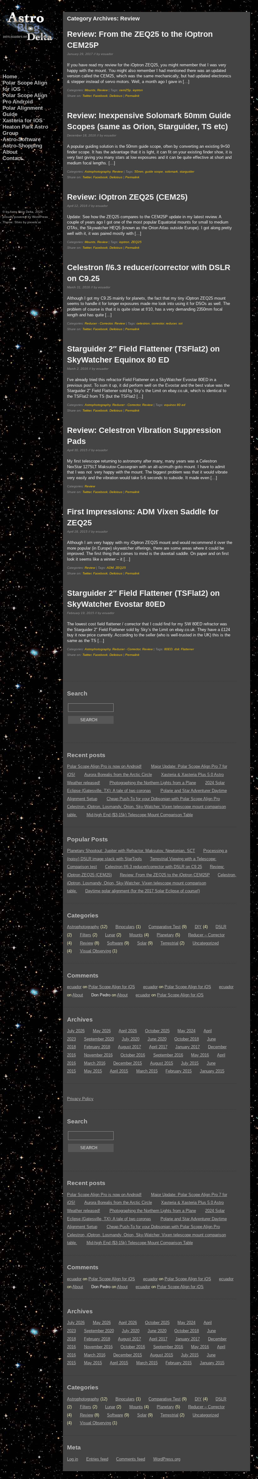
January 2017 (187, 1046)
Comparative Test (165, 926)
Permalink (132, 95)
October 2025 (157, 1030)
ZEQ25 (136, 242)
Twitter (86, 95)
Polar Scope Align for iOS (25, 86)
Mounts (90, 90)
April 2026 (128, 1030)
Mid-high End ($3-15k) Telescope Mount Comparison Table (140, 814)
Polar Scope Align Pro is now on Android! (104, 766)
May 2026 (102, 1030)
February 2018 (97, 1046)
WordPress (40, 217)
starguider (187, 171)
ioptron (138, 90)
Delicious (115, 95)
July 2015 (190, 1063)
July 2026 (76, 1030)
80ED (168, 649)
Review (102, 90)
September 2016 (168, 1055)
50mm (138, 171)
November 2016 (98, 1055)
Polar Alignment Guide (23, 111)
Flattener (187, 649)
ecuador (74, 986)
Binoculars (125, 926)
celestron (143, 323)
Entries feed (97, 1459)
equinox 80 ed (174, 405)
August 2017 (129, 1046)
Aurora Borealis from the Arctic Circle (118, 774)
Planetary (165, 935)
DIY (198, 926)
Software (115, 943)
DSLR (221, 926)
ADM (110, 567)
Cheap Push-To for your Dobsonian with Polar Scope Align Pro (163, 798)
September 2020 (99, 1039)
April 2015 (119, 1071)
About (10, 152)
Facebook (100, 95)
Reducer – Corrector (206, 935)
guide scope (154, 171)
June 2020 (157, 1039)
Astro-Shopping (22, 146)
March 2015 (147, 1071)
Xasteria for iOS (22, 121)
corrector (158, 323)
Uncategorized (206, 943)
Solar (142, 943)
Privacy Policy (80, 1098)
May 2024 (186, 1030)
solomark (171, 171)
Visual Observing (95, 951)
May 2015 (93, 1071)
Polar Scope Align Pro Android (25, 98)
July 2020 (130, 1039)
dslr (176, 649)
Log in (72, 1459)
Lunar (110, 935)
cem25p (125, 90)
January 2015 (212, 1071)
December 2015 (127, 1063)
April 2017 (158, 1046)
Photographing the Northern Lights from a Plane (152, 782)
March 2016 (94, 1063)
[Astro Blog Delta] (28, 39)
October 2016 (133, 1055)
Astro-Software (22, 139)
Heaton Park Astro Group (25, 130)
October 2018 (186, 1039)
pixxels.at (34, 222)
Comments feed (130, 1459)
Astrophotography (97, 171)
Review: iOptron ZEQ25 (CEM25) (127, 196)
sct (180, 323)
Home (10, 77)
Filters (85, 935)
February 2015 (178, 1071)
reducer (171, 323)
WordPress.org (166, 1459)
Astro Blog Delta (21, 211)
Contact (12, 158)
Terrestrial (169, 943)
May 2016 (200, 1055)
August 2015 (161, 1063)
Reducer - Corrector (99, 323)
